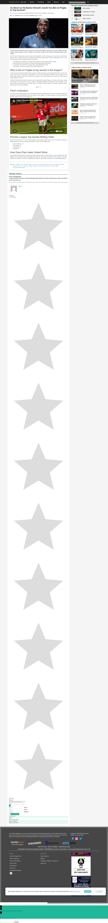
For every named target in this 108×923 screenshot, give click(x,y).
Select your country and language (77, 2)
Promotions (41, 2)
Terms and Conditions (15, 860)
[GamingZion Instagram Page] (77, 838)
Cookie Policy (13, 865)
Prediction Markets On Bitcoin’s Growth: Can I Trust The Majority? (88, 104)
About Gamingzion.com (15, 856)
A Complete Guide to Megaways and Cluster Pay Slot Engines (89, 92)
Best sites (24, 2)
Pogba (30, 166)
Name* (25, 807)
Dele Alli (62, 164)
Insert (16, 922)
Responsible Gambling (15, 870)
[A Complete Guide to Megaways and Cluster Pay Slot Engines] (74, 92)
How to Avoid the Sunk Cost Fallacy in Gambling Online (88, 85)
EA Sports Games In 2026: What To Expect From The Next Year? (89, 98)
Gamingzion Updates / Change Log (49, 860)
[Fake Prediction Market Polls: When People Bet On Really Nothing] (74, 112)
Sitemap (43, 858)
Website (26, 811)
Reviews (32, 2)
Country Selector (45, 856)
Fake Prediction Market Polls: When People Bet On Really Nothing (88, 111)
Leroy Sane (25, 166)
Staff (13, 15)
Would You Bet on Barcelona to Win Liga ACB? (53, 178)
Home (11, 13)
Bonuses (56, 2)
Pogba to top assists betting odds (41, 166)
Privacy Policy (13, 863)
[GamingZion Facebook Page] (72, 838)
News (49, 2)
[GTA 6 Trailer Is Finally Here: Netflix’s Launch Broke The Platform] (74, 118)
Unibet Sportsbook (61, 158)
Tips (63, 2)
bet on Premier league (26, 164)
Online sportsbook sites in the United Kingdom (23, 139)
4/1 (20, 145)
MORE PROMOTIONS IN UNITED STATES (85, 62)
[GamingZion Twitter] (81, 838)
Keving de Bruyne (17, 166)
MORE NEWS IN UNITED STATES (85, 122)
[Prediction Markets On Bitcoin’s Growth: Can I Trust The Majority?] (74, 105)
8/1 (18, 148)
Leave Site (99, 891)
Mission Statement (14, 858)
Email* (25, 809)
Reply (2, 918)
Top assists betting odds (19, 167)
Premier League (54, 166)
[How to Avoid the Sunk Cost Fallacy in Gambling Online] (74, 86)
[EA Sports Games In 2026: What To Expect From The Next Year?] (74, 99)
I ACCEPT (87, 891)
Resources (43, 863)
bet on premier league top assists (40, 164)
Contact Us (12, 868)
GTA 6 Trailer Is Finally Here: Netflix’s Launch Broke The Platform (88, 117)
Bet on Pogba (16, 164)
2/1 (23, 143)
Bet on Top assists (54, 164)
